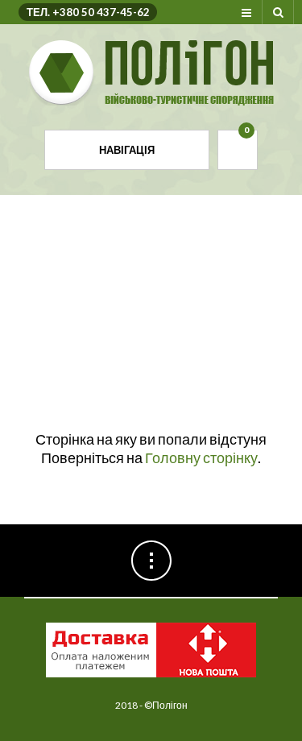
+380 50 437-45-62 (101, 12)
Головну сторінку (201, 457)
